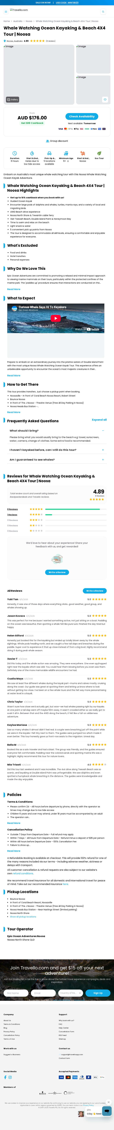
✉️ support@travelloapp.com (71, 1054)
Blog (5, 1028)
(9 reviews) (50, 41)
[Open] (80, 993)
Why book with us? (66, 1020)
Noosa (29, 21)
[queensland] (69, 1093)
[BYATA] (42, 1093)
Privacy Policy (79, 1000)
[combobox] (68, 992)
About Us (7, 1020)
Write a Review (57, 572)
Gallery (14, 99)
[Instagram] (10, 1077)
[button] (67, 161)
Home (7, 21)
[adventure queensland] (54, 1093)
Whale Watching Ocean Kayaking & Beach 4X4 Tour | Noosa (67, 21)
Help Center (64, 1028)
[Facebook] (5, 1077)
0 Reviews (12, 520)
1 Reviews (12, 514)
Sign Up (98, 993)
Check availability (82, 116)
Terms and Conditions (61, 1000)
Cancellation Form (66, 1031)
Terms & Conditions (12, 1024)
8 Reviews (12, 509)
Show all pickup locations (23, 916)
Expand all (99, 420)
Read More (13, 289)
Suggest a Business (12, 1054)
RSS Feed (62, 1035)
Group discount (59, 141)
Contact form (64, 1058)
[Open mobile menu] (6, 11)
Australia (17, 21)
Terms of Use (9, 1039)
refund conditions (23, 873)
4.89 (26, 41)
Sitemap (62, 1039)
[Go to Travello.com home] (19, 11)
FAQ (60, 1024)
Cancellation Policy (12, 1035)
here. (66, 884)
